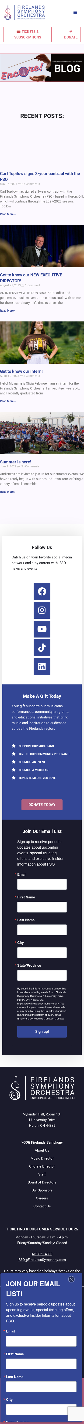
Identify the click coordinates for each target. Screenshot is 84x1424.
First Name (26, 897)
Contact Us (42, 1206)
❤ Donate (70, 34)
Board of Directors (42, 1182)
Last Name (26, 920)
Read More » (8, 214)
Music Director (42, 1158)
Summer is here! (15, 461)
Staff (42, 1174)
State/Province (29, 965)
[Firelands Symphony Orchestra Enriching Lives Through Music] (25, 12)
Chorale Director (42, 1166)
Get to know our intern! (21, 371)
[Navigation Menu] (75, 12)
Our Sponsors (42, 1190)
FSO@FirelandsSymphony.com (42, 1260)
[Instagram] (42, 610)
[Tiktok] (42, 647)
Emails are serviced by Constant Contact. (40, 1018)
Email (21, 874)
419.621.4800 (42, 1254)
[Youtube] (42, 629)
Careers (42, 1198)
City (20, 942)
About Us (42, 1150)
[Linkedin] (42, 666)
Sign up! (42, 1031)
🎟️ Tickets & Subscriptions (27, 34)
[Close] (71, 1279)
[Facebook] (42, 591)
